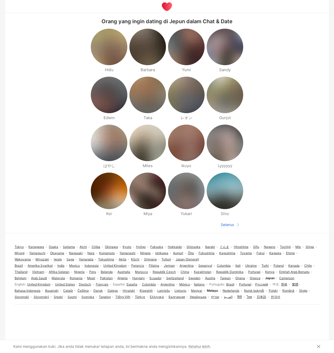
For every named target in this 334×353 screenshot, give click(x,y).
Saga (70, 259)
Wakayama (23, 259)
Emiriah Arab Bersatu (294, 272)
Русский (261, 284)
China (185, 272)
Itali (238, 265)
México (184, 284)
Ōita (191, 253)
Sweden (194, 278)
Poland (278, 265)
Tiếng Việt (122, 297)
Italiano (199, 284)
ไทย (249, 297)
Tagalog (105, 297)
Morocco (141, 272)
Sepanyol (205, 265)
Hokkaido (175, 247)
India (60, 265)
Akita (122, 259)
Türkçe (140, 297)
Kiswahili (146, 291)
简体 (284, 284)
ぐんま (224, 247)
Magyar (196, 291)
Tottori (166, 259)
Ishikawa (161, 253)
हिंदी (239, 297)
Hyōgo (141, 247)
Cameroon (286, 278)
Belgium (20, 278)
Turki (265, 265)
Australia (123, 272)
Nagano (269, 247)
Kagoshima (227, 253)
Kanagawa (36, 247)
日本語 (261, 297)
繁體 (295, 284)
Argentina (167, 284)
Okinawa (111, 247)
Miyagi (20, 253)
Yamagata (86, 259)
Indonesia (92, 265)
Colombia (149, 284)
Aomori (178, 253)
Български (177, 297)
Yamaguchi (37, 253)
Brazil (19, 265)
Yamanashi (127, 253)
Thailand (21, 272)
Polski (273, 291)
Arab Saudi (39, 278)
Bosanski (51, 291)
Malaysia (58, 278)
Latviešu (163, 291)
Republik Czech (164, 272)
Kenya (270, 272)
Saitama (69, 247)
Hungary (138, 278)
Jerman (169, 265)
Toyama (246, 253)
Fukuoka (156, 247)
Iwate (58, 259)
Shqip (303, 291)
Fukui (261, 253)
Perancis (137, 265)
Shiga (310, 247)
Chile (308, 265)
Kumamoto (107, 253)
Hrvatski (129, 291)
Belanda (107, 272)
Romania (76, 278)
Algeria (122, 278)
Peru (92, 272)
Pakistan (106, 278)
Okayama (57, 253)
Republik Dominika (229, 272)
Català (68, 291)
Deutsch (85, 284)
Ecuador (156, 278)
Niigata (145, 253)
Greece (255, 278)
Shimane (150, 259)
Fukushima (206, 253)
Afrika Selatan (59, 272)
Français (102, 284)
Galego (113, 291)
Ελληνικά (157, 297)
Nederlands (231, 291)
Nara (90, 253)
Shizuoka (193, 247)
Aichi (83, 247)
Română (288, 291)
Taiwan (225, 278)
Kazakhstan (202, 272)
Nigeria (79, 272)
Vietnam (38, 272)
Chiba (96, 247)
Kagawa (275, 253)
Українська (198, 297)
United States (65, 284)
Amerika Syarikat (40, 265)
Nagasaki (76, 253)
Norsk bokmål (254, 291)
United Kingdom (38, 284)
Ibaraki (210, 247)
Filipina (154, 265)
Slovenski (22, 297)
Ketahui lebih (199, 346)
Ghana (240, 278)
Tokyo (19, 247)
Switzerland (175, 278)
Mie (298, 247)
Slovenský (41, 297)
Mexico (74, 265)
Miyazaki (42, 259)
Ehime (290, 253)
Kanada (294, 265)
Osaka (53, 247)
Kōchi (135, 259)
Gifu (256, 247)
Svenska (87, 297)
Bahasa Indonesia (27, 291)
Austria (210, 278)
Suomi (72, 297)
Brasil (230, 284)
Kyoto (127, 247)
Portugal (245, 284)
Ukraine (251, 265)
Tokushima (106, 259)
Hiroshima (241, 247)
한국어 (275, 297)
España (132, 284)
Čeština (83, 291)
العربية (228, 297)
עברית (215, 297)
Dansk (98, 291)
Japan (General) (187, 259)
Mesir (91, 278)
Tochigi (285, 247)
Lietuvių (180, 291)
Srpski (58, 297)
